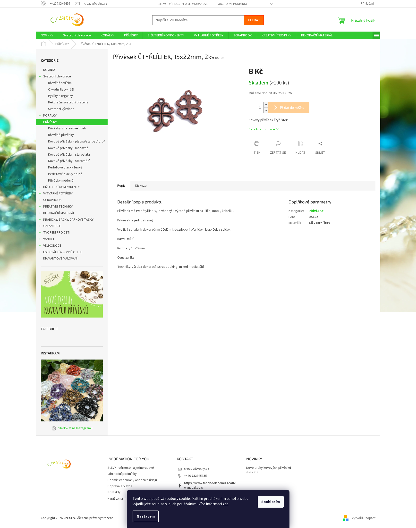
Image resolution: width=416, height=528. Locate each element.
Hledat (254, 20)
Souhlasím (270, 501)
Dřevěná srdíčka (60, 83)
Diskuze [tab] (141, 185)
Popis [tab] (121, 185)
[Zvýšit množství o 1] (265, 105)
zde (226, 504)
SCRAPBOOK (52, 200)
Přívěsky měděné (61, 180)
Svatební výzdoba (61, 109)
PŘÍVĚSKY (50, 122)
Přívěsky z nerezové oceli (67, 128)
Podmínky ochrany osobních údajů (132, 480)
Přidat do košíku (292, 107)
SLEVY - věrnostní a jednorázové (183, 4)
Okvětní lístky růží (61, 89)
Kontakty (114, 492)
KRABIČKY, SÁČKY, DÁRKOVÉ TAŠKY (68, 219)
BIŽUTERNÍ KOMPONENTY (61, 187)
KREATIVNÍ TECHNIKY (58, 206)
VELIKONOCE (52, 245)
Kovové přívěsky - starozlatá (69, 154)
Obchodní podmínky (232, 4)
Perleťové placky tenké (65, 167)
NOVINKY (49, 69)
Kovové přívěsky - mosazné (68, 148)
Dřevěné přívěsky (61, 135)
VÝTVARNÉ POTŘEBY (58, 193)
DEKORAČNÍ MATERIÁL (59, 213)
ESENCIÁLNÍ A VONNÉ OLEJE (62, 252)
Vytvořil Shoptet (363, 518)
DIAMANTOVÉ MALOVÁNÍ (60, 258)
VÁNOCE (49, 239)
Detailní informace (262, 129)
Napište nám (117, 498)
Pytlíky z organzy (60, 95)
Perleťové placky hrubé (65, 174)
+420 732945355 (195, 475)
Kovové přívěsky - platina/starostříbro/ (76, 141)
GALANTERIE (52, 226)
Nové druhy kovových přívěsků (268, 468)
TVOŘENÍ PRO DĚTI (56, 232)
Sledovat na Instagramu (75, 428)
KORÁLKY (50, 115)
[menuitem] (47, 35)
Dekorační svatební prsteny (68, 102)
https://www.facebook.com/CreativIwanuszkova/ (210, 485)
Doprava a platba (120, 486)
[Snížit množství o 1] (265, 110)
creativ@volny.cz (196, 468)
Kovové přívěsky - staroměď (69, 161)
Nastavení (146, 516)
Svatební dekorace (57, 76)
